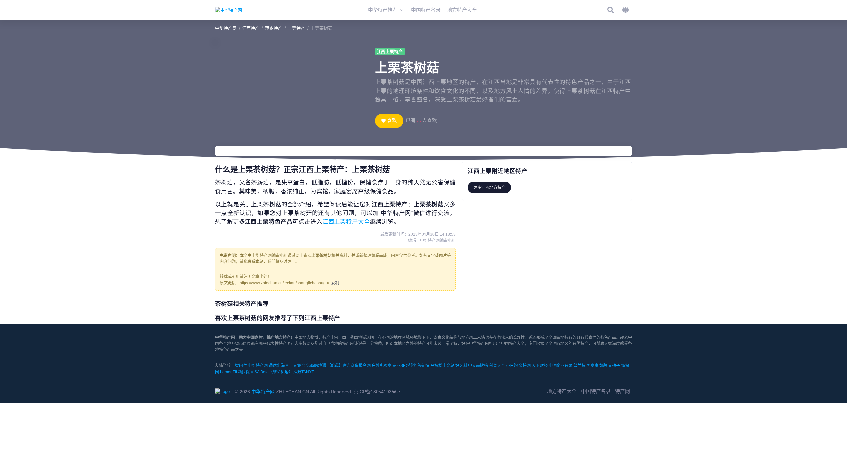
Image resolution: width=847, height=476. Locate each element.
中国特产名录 (596, 391)
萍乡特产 (273, 28)
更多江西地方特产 (489, 187)
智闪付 (241, 365)
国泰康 (592, 365)
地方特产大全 (562, 391)
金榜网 (525, 365)
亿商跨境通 (316, 365)
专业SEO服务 (404, 365)
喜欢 (392, 120)
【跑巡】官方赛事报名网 (349, 365)
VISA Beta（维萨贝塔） (271, 372)
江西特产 (250, 28)
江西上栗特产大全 (346, 221)
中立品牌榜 (478, 365)
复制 (335, 283)
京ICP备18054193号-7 (377, 391)
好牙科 (461, 365)
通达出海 (277, 365)
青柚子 (614, 365)
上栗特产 (296, 28)
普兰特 (579, 365)
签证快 (423, 365)
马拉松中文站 (442, 365)
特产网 (622, 391)
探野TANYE (303, 372)
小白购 (512, 365)
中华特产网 (226, 28)
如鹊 (603, 365)
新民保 (244, 372)
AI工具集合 (295, 365)
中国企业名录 (560, 365)
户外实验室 (381, 365)
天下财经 (540, 365)
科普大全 (497, 365)
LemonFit (228, 372)
